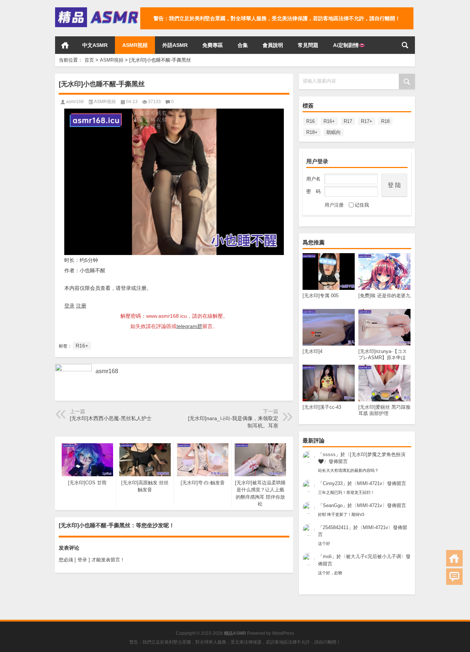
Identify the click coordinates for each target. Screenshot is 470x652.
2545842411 (335, 527)
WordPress (283, 633)
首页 (65, 45)
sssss (329, 454)
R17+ (366, 121)
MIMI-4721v (369, 483)
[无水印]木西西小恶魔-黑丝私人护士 (111, 418)
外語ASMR (175, 45)
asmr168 (75, 101)
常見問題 (308, 45)
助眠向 (333, 132)
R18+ (312, 132)
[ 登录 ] (82, 559)
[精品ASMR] (97, 9)
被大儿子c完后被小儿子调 (373, 556)
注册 (81, 306)
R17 (348, 121)
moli (327, 556)
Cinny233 (333, 483)
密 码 (313, 191)
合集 (243, 45)
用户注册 (334, 205)
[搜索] (405, 45)
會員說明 (273, 45)
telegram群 (189, 326)
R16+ (329, 121)
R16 (310, 121)
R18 (385, 121)
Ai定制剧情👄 (349, 45)
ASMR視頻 (135, 45)
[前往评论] (454, 576)
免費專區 (212, 45)
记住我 (362, 205)
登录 (69, 306)
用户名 (313, 179)
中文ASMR (95, 45)
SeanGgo (333, 505)
